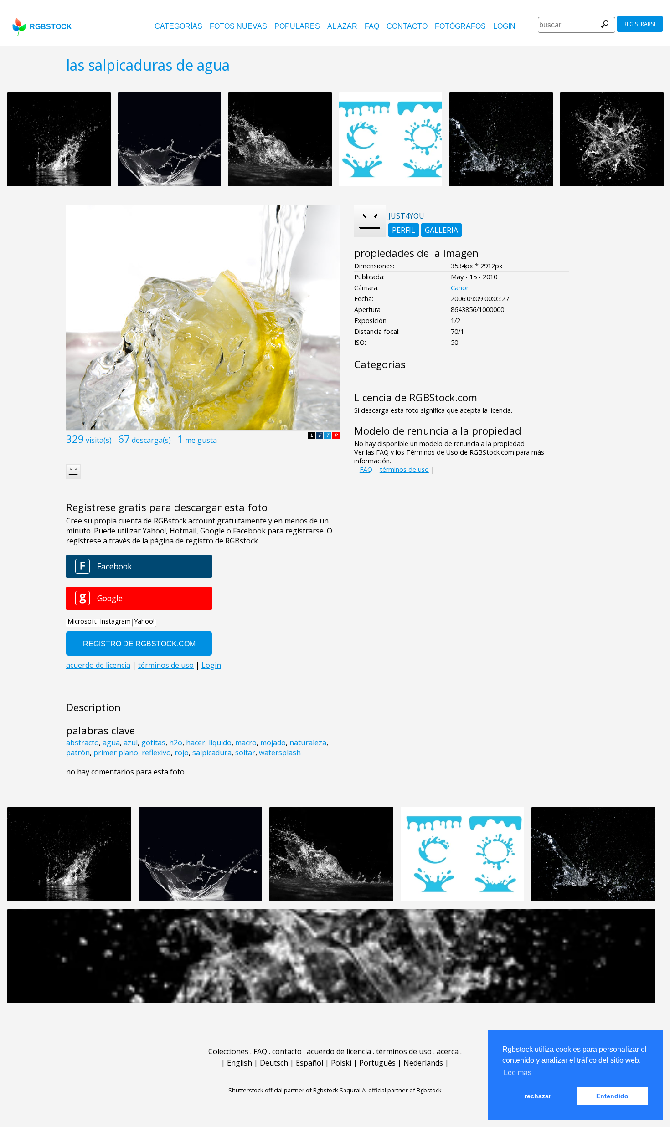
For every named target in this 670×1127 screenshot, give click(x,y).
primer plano (115, 753)
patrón (78, 753)
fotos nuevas (238, 26)
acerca (448, 1051)
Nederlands (423, 1063)
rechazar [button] (538, 1096)
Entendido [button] (612, 1096)
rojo (182, 753)
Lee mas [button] (517, 1072)
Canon (460, 287)
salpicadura (212, 753)
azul (131, 743)
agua (111, 743)
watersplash (280, 753)
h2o (175, 743)
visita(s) (99, 440)
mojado (273, 743)
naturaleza (307, 743)
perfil (403, 230)
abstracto (82, 743)
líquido (220, 743)
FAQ (372, 26)
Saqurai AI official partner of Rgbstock (391, 1090)
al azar (342, 26)
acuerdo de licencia (339, 1051)
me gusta (201, 440)
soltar (245, 753)
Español (309, 1063)
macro (246, 743)
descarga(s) (151, 440)
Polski (341, 1063)
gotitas (153, 743)
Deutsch (274, 1063)
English (239, 1063)
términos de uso (404, 469)
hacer (195, 743)
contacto (407, 26)
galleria (441, 230)
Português (377, 1063)
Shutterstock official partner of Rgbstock (283, 1090)
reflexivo (156, 753)
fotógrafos (460, 26)
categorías (178, 26)
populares (297, 26)
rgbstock (51, 27)
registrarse (640, 24)
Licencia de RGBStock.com (415, 397)
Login (504, 26)
